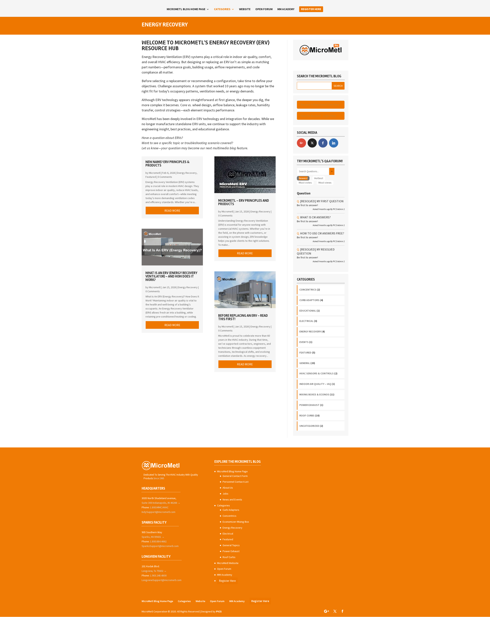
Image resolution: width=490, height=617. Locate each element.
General (304, 363)
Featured (150, 177)
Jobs (225, 493)
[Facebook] (322, 143)
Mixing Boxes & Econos (314, 394)
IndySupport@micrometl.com (158, 512)
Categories (222, 9)
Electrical (306, 321)
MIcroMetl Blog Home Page (186, 9)
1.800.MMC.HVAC (159, 507)
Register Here (311, 9)
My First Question (322, 201)
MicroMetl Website (227, 563)
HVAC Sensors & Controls (316, 373)
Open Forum (264, 9)
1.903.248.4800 (158, 575)
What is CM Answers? (315, 217)
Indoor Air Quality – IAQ (315, 384)
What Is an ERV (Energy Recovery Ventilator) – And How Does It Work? (171, 276)
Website (245, 9)
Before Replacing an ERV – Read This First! (243, 317)
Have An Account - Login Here (318, 116)
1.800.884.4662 (158, 541)
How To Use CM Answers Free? (322, 233)
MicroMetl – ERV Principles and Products (243, 202)
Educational (307, 310)
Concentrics (307, 289)
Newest (303, 178)
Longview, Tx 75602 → (154, 571)
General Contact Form (235, 476)
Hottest (318, 178)
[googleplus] (301, 143)
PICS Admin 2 (339, 209)
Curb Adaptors (309, 300)
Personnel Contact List (235, 481)
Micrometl (154, 173)
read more (172, 210)
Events (304, 342)
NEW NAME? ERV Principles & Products (167, 163)
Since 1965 (159, 478)
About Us (228, 487)
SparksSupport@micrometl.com (160, 546)
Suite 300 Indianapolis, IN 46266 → (161, 502)
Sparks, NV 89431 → (153, 537)
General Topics (231, 545)
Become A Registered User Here (320, 104)
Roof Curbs (306, 415)
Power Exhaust (309, 405)
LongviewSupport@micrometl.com (161, 580)
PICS (219, 611)
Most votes (305, 182)
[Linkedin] (333, 143)
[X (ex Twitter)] (312, 143)
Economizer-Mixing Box (236, 521)
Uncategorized (309, 426)
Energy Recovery (187, 173)
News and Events (232, 499)
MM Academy (285, 9)
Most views (325, 182)
